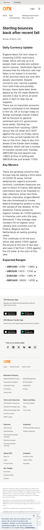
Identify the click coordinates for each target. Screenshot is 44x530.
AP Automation (27, 382)
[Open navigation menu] (39, 9)
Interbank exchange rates (12, 407)
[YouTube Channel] (30, 347)
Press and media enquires (31, 428)
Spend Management (29, 379)
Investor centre (28, 456)
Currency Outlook (29, 403)
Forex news (27, 410)
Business (7, 2)
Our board (7, 471)
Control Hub (7, 392)
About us (6, 456)
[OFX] (7, 9)
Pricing (25, 389)
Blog (24, 407)
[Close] (33, 515)
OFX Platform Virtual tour (12, 403)
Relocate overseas (9, 440)
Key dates (26, 463)
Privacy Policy (8, 463)
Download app (8, 431)
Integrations (26, 385)
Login (32, 9)
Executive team (9, 475)
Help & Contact (14, 367)
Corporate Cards (9, 385)
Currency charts (9, 413)
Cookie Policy (30, 528)
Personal (17, 2)
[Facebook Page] (8, 347)
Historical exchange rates (12, 410)
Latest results (27, 460)
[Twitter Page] (19, 347)
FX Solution (7, 389)
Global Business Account (11, 379)
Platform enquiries (29, 431)
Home (5, 15)
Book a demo (26, 367)
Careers (6, 478)
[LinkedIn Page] (13, 347)
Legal (5, 460)
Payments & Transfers (11, 382)
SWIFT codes (8, 417)
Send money (8, 428)
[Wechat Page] (24, 347)
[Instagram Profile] (35, 347)
